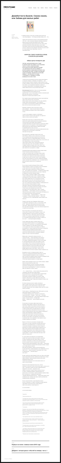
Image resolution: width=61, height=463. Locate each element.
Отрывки (34, 7)
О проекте (55, 7)
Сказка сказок (17, 38)
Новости (46, 7)
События (50, 7)
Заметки (42, 7)
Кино (38, 7)
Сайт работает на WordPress (8, 458)
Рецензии (30, 7)
